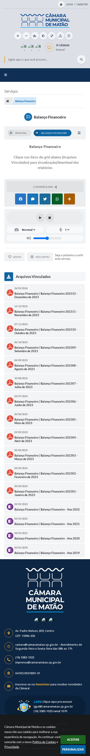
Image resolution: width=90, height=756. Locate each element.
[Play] (40, 217)
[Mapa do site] (60, 36)
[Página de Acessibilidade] (69, 36)
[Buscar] (81, 59)
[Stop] (49, 217)
